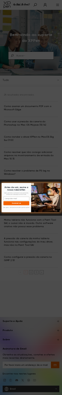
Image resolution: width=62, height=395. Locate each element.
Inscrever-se (16, 203)
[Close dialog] (59, 184)
